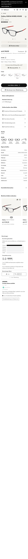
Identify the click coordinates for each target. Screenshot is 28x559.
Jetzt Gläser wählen (13, 85)
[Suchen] (14, 9)
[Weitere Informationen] (26, 51)
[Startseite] (6, 10)
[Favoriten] (23, 9)
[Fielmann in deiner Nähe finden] (17, 9)
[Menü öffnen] (2, 9)
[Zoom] (25, 39)
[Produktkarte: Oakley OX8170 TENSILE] (11, 212)
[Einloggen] (20, 9)
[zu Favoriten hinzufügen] (25, 16)
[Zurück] (2, 75)
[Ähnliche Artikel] (17, 199)
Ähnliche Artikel (15, 45)
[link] (14, 4)
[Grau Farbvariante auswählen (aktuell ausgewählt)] (11, 217)
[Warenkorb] (26, 9)
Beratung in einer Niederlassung (15, 90)
